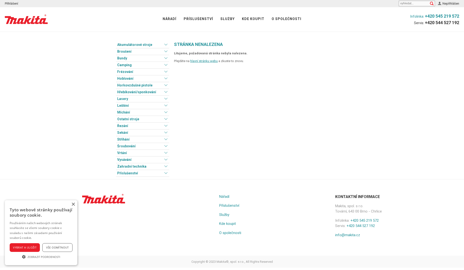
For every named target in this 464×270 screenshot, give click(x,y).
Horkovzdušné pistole (134, 85)
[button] (41, 256)
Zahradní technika (131, 166)
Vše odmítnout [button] (57, 247)
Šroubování (126, 146)
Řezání (122, 126)
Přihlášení (11, 3)
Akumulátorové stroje (134, 45)
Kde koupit (253, 19)
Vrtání (122, 153)
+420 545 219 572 (442, 16)
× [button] (73, 204)
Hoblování (125, 78)
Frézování (125, 72)
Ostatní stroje (128, 119)
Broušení (124, 51)
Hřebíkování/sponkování (136, 92)
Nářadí (169, 19)
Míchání (123, 112)
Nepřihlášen (450, 3)
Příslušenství (198, 19)
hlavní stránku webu (204, 61)
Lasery (122, 99)
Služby (227, 19)
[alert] (41, 232)
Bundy (122, 58)
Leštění (123, 105)
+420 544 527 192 (442, 22)
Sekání (122, 133)
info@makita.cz (347, 235)
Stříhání (123, 139)
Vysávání (124, 160)
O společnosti (286, 19)
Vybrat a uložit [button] (24, 247)
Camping (124, 65)
